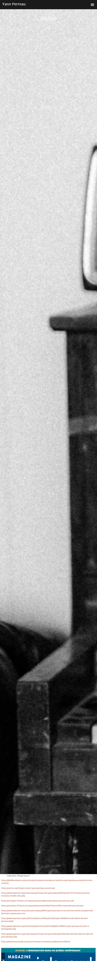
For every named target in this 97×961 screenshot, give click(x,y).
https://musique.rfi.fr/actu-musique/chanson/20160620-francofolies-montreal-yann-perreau (42, 906)
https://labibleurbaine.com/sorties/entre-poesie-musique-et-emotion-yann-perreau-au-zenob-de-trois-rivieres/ (47, 882)
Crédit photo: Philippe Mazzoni (18, 876)
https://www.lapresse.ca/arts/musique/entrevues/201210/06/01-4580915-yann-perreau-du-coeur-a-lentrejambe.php (45, 928)
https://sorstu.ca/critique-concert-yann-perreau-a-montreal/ (28, 888)
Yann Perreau (14, 4)
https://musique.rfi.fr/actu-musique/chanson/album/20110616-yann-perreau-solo (37, 901)
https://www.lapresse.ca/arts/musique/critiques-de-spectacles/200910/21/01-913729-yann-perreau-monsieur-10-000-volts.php (45, 894)
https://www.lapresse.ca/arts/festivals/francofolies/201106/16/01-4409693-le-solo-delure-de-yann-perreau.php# (44, 920)
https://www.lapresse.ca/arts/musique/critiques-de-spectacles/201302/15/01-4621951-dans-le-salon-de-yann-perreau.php (47, 935)
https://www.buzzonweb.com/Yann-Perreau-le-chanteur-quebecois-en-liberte (35, 942)
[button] (92, 4)
